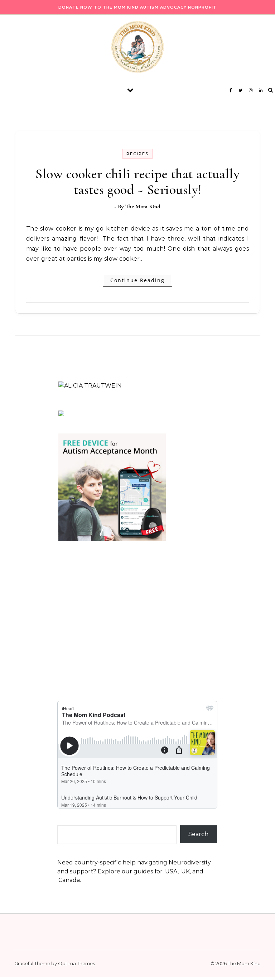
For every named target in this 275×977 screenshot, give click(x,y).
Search (198, 834)
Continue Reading (137, 280)
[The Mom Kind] (137, 49)
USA (171, 871)
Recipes (137, 153)
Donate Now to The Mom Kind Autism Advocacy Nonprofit (137, 7)
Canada (69, 880)
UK (185, 871)
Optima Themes (76, 963)
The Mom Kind (142, 206)
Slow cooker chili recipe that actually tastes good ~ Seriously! (137, 182)
